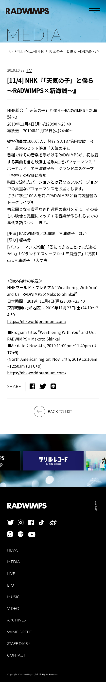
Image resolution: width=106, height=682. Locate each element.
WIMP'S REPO (20, 632)
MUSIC (13, 596)
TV (29, 70)
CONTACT (16, 655)
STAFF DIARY (18, 643)
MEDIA (13, 561)
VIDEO (13, 608)
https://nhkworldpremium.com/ (36, 321)
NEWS (12, 550)
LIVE (11, 573)
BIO (10, 585)
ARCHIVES (16, 620)
